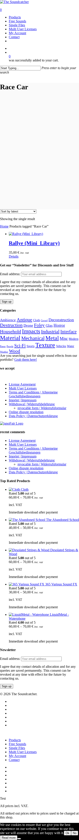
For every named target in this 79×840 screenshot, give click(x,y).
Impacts (31, 331)
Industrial (50, 331)
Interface (68, 331)
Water (70, 346)
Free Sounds (17, 744)
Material (10, 338)
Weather (4, 352)
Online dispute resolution (26, 412)
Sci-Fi (20, 345)
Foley (39, 325)
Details (13, 256)
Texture (45, 344)
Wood (14, 351)
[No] (19, 838)
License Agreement (22, 384)
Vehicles (61, 346)
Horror (59, 325)
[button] (1, 76)
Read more (9, 837)
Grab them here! (25, 359)
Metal (52, 338)
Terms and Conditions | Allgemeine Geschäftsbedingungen (33, 394)
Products (15, 740)
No (74, 833)
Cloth (36, 320)
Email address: (10, 274)
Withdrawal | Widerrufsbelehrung (32, 404)
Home (4, 226)
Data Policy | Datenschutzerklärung (33, 416)
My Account (17, 756)
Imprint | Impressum (22, 400)
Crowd (44, 320)
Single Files (17, 748)
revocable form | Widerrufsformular (42, 408)
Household (10, 331)
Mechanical (33, 338)
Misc (64, 338)
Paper (3, 346)
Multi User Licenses (23, 388)
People (10, 346)
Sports (30, 346)
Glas (49, 325)
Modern (73, 339)
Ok (67, 833)
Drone (28, 325)
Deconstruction (61, 320)
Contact (14, 760)
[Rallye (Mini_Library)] (26, 234)
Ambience (8, 320)
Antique (24, 319)
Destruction (11, 325)
